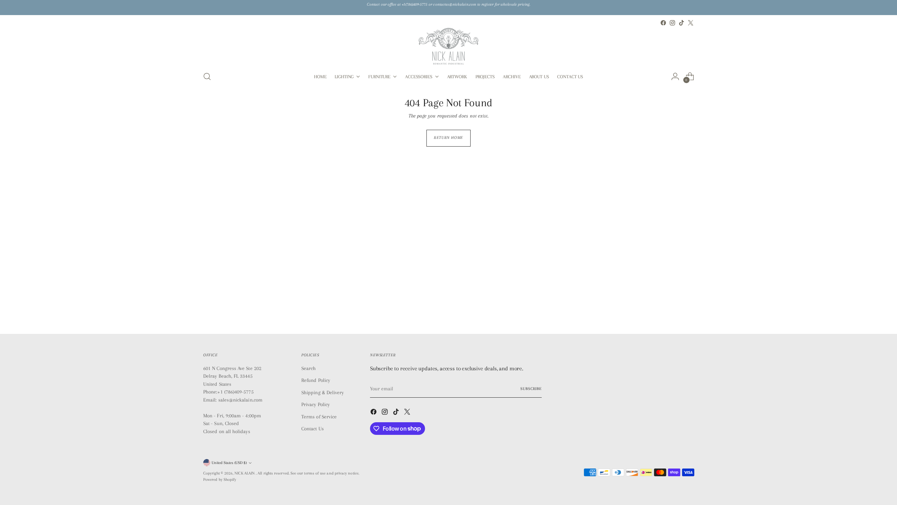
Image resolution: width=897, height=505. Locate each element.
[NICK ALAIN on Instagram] (672, 23)
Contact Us (312, 428)
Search (308, 368)
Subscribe (531, 388)
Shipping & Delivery (322, 392)
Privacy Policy (315, 404)
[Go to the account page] (675, 76)
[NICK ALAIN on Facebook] (663, 23)
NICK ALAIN (245, 473)
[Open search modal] (207, 76)
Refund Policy (315, 380)
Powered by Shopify (219, 479)
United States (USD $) (229, 462)
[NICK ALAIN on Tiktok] (681, 23)
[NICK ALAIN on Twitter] (690, 23)
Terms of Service (319, 416)
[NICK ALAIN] (448, 46)
